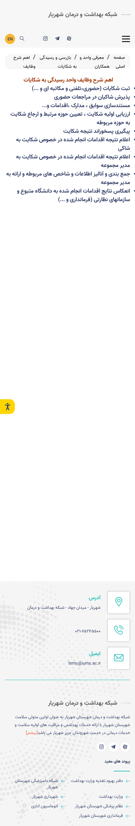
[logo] (89, 14)
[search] (22, 39)
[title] (69, 39)
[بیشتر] (32, 732)
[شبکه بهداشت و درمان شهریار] (34, 39)
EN (10, 39)
